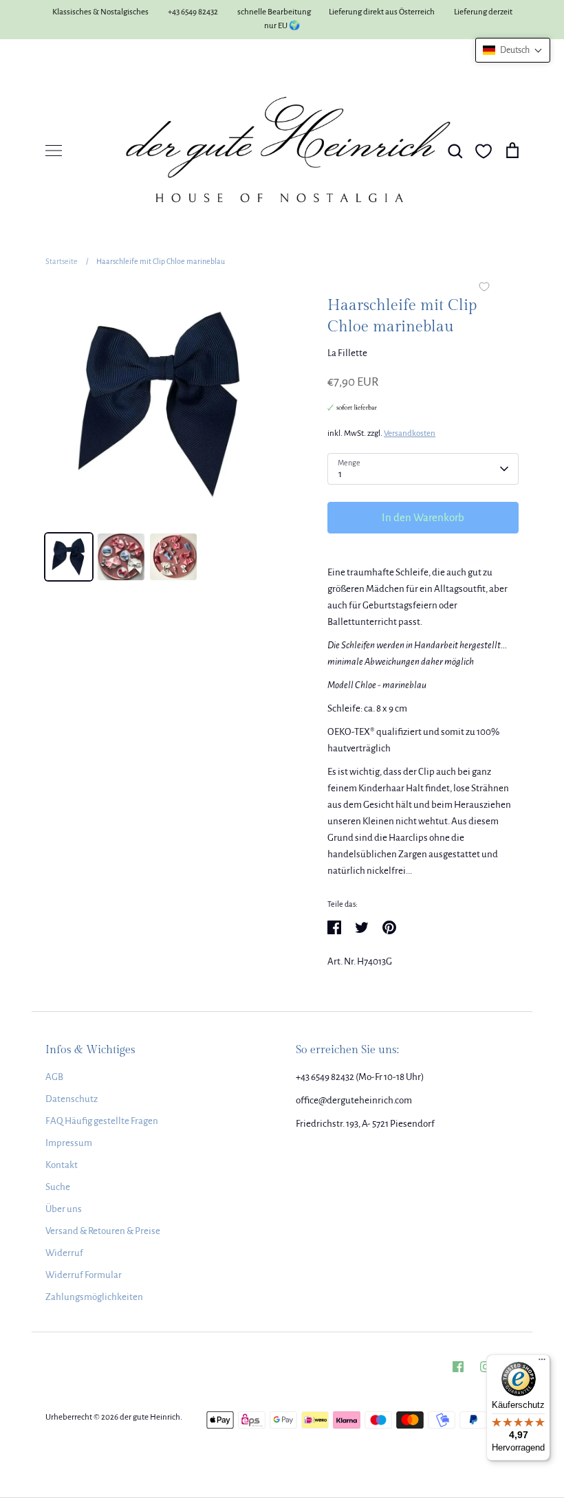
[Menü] (542, 1362)
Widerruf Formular (83, 1275)
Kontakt (61, 1165)
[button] (513, 50)
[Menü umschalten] (54, 150)
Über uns (63, 1209)
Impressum (68, 1143)
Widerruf (64, 1253)
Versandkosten (409, 433)
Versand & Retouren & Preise (102, 1231)
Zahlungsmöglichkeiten (94, 1297)
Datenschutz (71, 1099)
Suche (57, 1187)
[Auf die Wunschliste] (484, 288)
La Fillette (347, 353)
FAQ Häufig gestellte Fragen (101, 1121)
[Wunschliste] (483, 151)
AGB (54, 1077)
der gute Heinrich (150, 1417)
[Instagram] (485, 1366)
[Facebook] (458, 1366)
